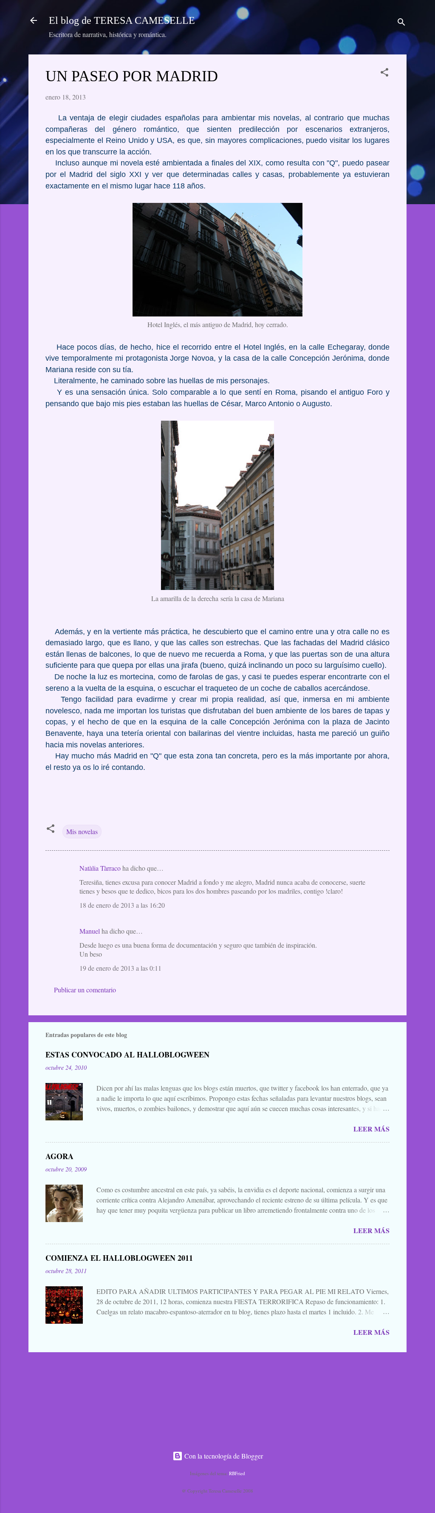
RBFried (237, 1473)
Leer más (371, 1129)
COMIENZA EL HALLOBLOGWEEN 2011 (119, 1257)
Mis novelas (82, 831)
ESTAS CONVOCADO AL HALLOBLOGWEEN (127, 1054)
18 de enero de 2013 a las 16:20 (122, 904)
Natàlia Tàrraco (100, 867)
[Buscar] (401, 23)
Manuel (89, 930)
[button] (384, 73)
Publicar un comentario (85, 989)
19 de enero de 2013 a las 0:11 (120, 967)
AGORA (59, 1156)
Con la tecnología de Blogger (223, 1455)
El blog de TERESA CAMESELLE (122, 20)
